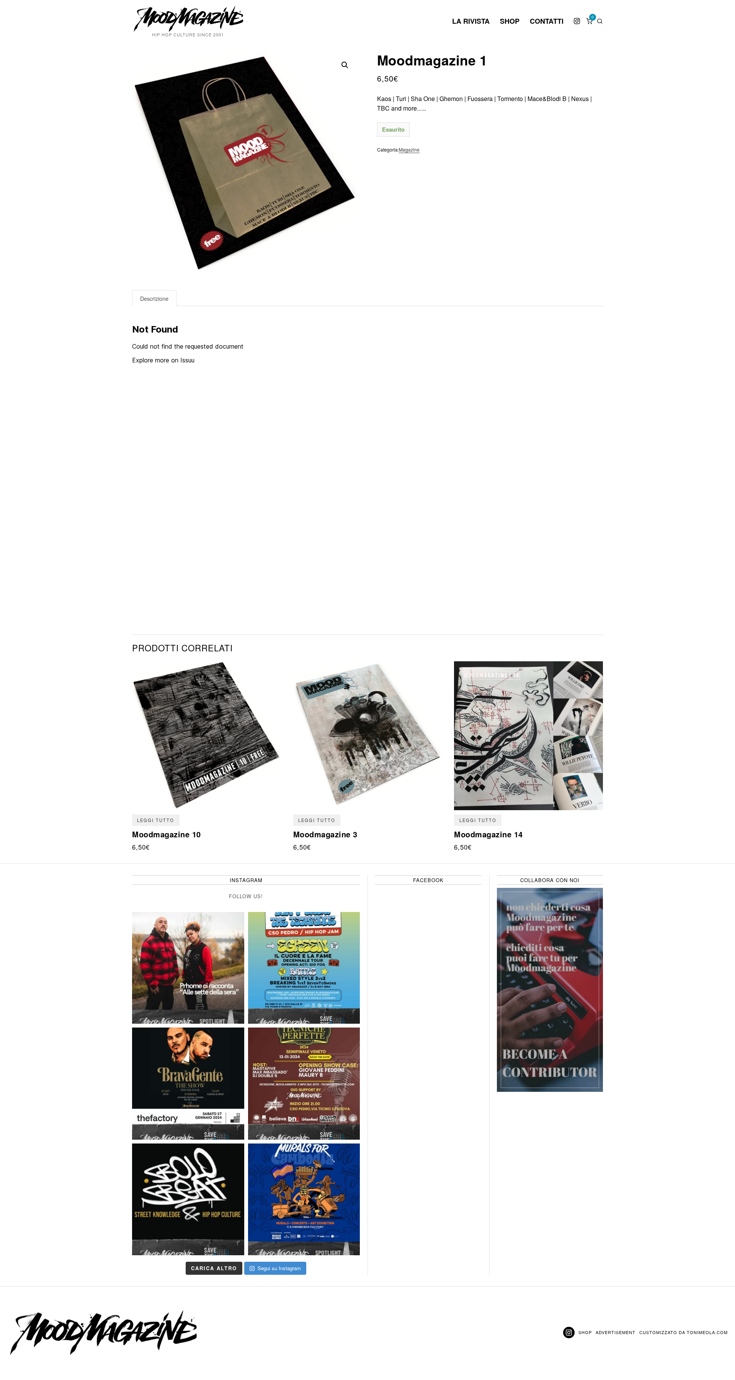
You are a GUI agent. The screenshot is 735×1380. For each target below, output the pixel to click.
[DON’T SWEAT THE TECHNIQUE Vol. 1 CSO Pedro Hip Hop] (304, 968)
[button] (345, 65)
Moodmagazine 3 (325, 834)
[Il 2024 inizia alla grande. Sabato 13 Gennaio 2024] (304, 1084)
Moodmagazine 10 (166, 834)
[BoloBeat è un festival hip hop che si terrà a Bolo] (188, 1199)
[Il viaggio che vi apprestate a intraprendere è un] (304, 1199)
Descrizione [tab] (154, 298)
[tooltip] (576, 21)
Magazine (409, 149)
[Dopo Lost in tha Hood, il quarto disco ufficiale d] (188, 968)
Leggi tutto (155, 820)
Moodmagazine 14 (488, 834)
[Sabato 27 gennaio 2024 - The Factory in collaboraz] (188, 1084)
